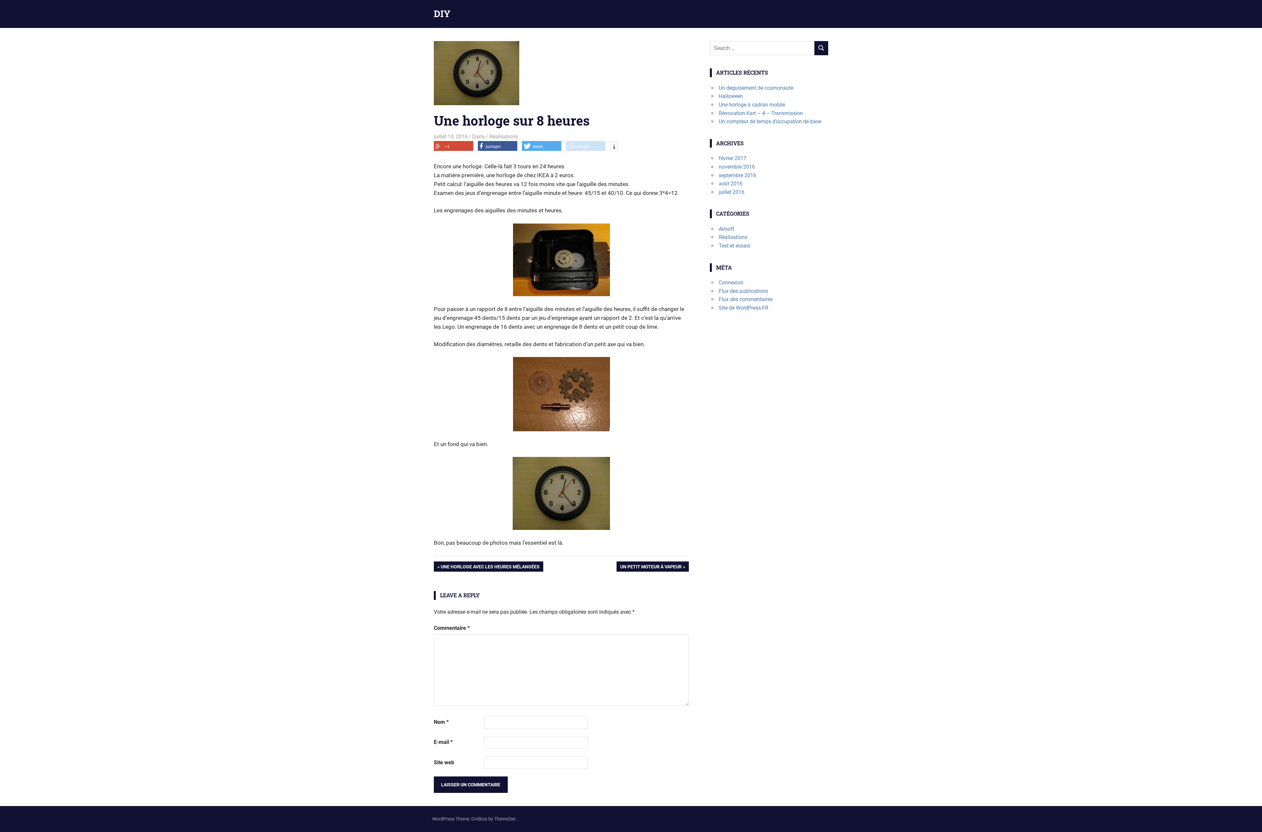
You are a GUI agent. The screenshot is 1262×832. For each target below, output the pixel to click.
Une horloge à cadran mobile (752, 105)
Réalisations (503, 136)
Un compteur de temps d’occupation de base (770, 121)
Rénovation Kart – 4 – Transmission (761, 113)
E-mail (443, 742)
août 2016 (730, 183)
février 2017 (732, 158)
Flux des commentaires (746, 299)
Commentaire (452, 628)
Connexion (731, 282)
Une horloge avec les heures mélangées (490, 568)
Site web (444, 762)
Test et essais (734, 246)
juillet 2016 (731, 192)
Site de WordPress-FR (743, 308)
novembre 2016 (737, 167)
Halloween (731, 96)
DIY (442, 14)
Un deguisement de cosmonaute (756, 88)
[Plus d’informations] (613, 147)
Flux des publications (743, 291)
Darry (478, 136)
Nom (441, 722)
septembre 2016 (737, 175)
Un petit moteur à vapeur (651, 568)
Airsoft (726, 229)
